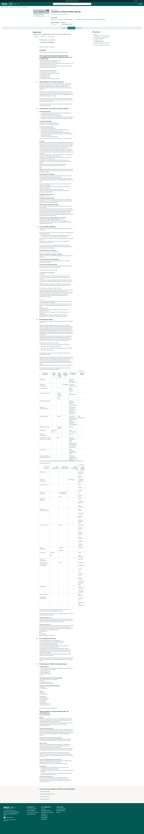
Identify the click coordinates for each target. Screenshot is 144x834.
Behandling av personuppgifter (47, 812)
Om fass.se (43, 808)
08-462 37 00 (33, 808)
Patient (10, 4)
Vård (15, 4)
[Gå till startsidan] (4, 4)
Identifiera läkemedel (60, 810)
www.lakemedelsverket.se (49, 635)
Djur (18, 4)
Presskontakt (43, 814)
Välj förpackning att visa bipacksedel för (47, 39)
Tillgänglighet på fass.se (46, 810)
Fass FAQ (58, 812)
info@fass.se (32, 810)
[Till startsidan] (2, 7)
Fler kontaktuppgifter (31, 814)
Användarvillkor (44, 817)
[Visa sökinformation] (92, 4)
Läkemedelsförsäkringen (100, 19)
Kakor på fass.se (44, 815)
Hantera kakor (44, 819)
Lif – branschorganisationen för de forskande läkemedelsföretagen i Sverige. (11, 814)
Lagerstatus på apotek (60, 808)
